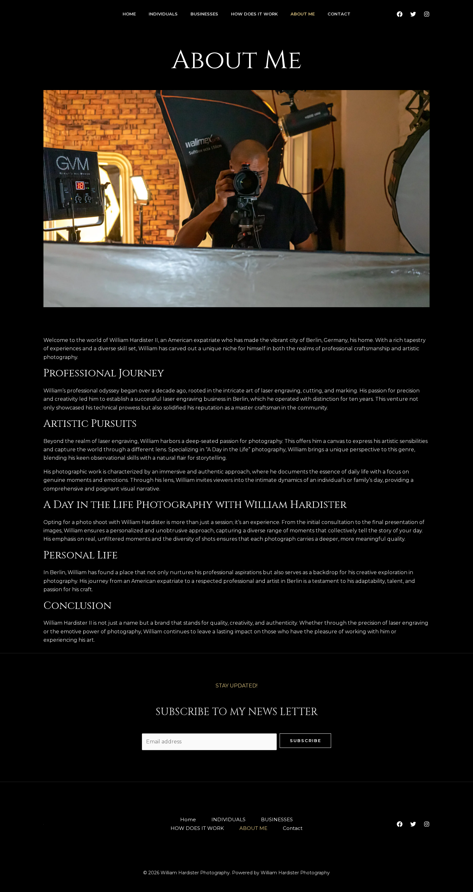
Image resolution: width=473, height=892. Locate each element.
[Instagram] (427, 14)
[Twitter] (413, 14)
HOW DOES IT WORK (254, 13)
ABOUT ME (303, 13)
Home (129, 13)
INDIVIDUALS (163, 13)
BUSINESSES (204, 13)
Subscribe (305, 740)
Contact (339, 13)
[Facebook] (400, 14)
